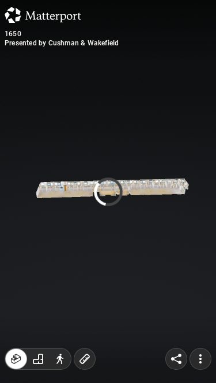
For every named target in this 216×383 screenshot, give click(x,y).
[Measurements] (85, 359)
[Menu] (200, 359)
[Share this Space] (176, 359)
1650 (13, 34)
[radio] (16, 359)
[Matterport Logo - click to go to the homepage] (43, 15)
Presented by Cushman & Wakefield (62, 43)
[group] (38, 359)
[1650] (108, 191)
